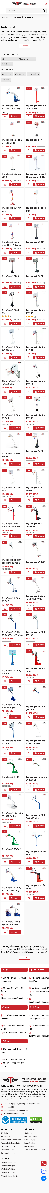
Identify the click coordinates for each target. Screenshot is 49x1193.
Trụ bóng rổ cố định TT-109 (11, 742)
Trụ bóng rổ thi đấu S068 (35, 887)
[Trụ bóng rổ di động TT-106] (36, 299)
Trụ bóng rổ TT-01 (35, 140)
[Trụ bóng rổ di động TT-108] (12, 404)
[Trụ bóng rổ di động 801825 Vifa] (12, 336)
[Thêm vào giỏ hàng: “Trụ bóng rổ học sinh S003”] (5, 184)
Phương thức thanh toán (10, 1143)
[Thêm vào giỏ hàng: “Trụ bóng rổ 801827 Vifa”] (5, 500)
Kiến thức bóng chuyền (9, 1176)
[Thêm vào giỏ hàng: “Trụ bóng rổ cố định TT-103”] (29, 645)
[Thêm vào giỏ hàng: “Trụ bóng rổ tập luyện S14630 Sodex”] (5, 826)
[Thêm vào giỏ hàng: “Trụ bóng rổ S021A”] (29, 252)
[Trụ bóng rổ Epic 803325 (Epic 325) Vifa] (12, 95)
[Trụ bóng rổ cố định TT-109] (12, 730)
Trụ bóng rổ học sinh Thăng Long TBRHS (36, 175)
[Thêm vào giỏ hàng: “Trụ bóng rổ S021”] (29, 287)
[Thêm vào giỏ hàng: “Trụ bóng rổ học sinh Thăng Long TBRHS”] (29, 184)
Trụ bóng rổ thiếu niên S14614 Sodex (11, 243)
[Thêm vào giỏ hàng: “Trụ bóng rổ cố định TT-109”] (5, 753)
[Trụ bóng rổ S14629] (36, 549)
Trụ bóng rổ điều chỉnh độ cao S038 (11, 525)
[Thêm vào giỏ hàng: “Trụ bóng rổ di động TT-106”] (29, 323)
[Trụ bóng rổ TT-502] (12, 838)
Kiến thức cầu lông (8, 1169)
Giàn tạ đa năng (30, 1136)
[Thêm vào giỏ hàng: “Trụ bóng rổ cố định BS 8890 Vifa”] (29, 826)
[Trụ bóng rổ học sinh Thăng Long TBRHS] (36, 163)
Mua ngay (17, 116)
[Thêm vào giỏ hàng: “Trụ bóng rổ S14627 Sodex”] (29, 500)
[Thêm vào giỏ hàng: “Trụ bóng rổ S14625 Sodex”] (5, 464)
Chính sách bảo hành (9, 1146)
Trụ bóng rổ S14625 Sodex (11, 455)
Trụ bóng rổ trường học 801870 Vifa (11, 923)
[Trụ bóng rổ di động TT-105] (36, 404)
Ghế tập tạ (28, 1133)
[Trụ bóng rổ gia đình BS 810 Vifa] (36, 95)
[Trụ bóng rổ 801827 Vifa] (12, 477)
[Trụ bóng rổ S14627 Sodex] (36, 477)
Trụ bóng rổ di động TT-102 (11, 599)
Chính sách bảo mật (8, 1153)
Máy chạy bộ (29, 1146)
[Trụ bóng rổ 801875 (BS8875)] (36, 694)
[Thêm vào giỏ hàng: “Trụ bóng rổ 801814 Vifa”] (5, 218)
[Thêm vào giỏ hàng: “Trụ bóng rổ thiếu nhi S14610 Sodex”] (5, 150)
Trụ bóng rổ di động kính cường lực (11, 706)
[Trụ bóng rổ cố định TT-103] (36, 621)
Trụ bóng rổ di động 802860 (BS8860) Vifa (11, 889)
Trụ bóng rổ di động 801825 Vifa (11, 348)
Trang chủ (4, 17)
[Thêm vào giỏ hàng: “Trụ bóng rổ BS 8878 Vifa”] (29, 862)
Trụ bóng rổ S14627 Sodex (36, 489)
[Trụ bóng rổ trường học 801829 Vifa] (36, 585)
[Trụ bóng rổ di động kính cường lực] (12, 694)
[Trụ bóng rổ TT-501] (12, 766)
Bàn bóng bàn (29, 1143)
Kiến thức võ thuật (8, 1172)
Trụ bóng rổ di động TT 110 (35, 382)
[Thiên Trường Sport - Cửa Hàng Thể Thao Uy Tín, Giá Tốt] (24, 3)
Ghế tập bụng (29, 1140)
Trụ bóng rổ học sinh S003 (12, 175)
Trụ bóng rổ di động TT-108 (11, 416)
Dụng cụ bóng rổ (16, 17)
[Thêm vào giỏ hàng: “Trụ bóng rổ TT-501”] (5, 789)
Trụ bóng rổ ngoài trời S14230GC (36, 778)
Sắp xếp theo (7, 69)
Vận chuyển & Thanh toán (11, 1140)
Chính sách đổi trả (8, 1150)
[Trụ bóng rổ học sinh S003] (12, 163)
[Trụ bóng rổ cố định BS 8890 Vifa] (36, 802)
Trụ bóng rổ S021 (34, 276)
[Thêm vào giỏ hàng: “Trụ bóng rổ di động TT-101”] (29, 357)
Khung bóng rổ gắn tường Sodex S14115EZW (11, 383)
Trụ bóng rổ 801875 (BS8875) (35, 708)
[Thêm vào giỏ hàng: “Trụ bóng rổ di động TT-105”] (29, 428)
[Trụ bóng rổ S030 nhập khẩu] (36, 513)
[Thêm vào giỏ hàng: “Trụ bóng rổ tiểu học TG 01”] (29, 218)
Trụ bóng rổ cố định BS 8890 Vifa (35, 816)
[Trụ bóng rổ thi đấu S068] (36, 875)
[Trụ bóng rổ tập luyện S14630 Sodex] (12, 802)
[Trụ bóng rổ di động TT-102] (12, 585)
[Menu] (3, 11)
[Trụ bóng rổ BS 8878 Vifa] (36, 838)
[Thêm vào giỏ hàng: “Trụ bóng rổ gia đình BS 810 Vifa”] (29, 116)
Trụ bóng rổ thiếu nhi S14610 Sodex (12, 141)
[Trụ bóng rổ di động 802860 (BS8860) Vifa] (12, 875)
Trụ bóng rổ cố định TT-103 (35, 633)
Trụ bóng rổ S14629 (36, 562)
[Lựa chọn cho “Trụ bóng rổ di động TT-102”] (5, 609)
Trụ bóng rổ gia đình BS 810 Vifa (36, 107)
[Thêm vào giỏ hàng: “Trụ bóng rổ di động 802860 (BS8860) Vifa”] (5, 898)
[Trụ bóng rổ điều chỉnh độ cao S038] (12, 513)
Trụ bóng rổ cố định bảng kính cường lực (12, 561)
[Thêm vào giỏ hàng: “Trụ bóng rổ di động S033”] (29, 681)
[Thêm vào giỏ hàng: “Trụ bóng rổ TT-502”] (5, 862)
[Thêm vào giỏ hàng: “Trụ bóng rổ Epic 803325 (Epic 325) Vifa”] (5, 116)
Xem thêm (25, 46)
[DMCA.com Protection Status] (36, 1120)
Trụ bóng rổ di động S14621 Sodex (35, 742)
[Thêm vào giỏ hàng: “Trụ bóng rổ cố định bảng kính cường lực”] (5, 572)
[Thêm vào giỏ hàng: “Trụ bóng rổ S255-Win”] (5, 323)
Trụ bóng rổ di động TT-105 (35, 416)
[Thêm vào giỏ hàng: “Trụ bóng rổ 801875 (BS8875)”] (29, 717)
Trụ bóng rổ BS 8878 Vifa (36, 853)
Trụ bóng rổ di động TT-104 (11, 672)
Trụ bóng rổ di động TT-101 (35, 348)
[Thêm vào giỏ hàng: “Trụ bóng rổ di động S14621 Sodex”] (29, 753)
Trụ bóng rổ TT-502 (11, 849)
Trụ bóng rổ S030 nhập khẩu (34, 525)
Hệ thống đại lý (6, 1136)
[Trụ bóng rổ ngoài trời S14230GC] (36, 766)
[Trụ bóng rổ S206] (12, 265)
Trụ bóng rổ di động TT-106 (35, 311)
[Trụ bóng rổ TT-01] (36, 129)
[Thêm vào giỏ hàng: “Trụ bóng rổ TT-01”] (29, 150)
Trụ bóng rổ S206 (10, 276)
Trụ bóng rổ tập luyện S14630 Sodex (12, 814)
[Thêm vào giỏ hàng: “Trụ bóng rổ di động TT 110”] (29, 391)
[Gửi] (43, 10)
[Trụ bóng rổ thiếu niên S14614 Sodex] (12, 231)
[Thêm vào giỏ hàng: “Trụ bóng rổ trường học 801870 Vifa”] (5, 932)
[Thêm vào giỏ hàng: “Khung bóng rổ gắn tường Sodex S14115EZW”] (5, 391)
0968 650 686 (9, 1107)
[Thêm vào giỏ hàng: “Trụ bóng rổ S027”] (29, 464)
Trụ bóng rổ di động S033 (35, 670)
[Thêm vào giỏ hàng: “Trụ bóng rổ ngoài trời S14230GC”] (29, 789)
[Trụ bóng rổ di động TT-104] (12, 657)
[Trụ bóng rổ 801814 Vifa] (12, 197)
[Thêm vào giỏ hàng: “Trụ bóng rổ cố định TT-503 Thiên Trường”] (5, 645)
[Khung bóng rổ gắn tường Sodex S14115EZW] (12, 370)
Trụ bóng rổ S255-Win (11, 311)
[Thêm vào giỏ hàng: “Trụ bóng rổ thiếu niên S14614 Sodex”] (5, 252)
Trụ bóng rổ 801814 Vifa (11, 209)
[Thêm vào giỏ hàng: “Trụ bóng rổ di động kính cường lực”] (5, 717)
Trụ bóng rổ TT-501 (11, 777)
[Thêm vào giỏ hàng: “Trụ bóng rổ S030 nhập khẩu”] (29, 536)
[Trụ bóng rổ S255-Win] (12, 299)
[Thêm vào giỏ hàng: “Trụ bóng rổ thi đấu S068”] (29, 898)
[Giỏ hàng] (45, 3)
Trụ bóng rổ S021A (35, 242)
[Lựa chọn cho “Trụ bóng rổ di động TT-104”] (5, 681)
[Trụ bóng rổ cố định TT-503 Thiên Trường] (12, 621)
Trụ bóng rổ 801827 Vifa (11, 489)
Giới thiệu (4, 1133)
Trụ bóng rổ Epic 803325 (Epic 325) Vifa (11, 107)
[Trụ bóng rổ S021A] (36, 231)
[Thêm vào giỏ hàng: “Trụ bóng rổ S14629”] (29, 572)
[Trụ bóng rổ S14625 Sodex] (12, 441)
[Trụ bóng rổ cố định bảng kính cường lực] (12, 549)
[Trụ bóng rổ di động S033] (36, 657)
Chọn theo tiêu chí (9, 54)
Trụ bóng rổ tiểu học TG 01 (36, 209)
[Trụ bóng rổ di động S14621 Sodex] (36, 730)
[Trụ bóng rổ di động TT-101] (36, 336)
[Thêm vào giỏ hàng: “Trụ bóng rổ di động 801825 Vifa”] (5, 357)
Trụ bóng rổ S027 (34, 451)
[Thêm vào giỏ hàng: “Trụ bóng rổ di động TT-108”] (5, 428)
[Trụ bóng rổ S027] (36, 441)
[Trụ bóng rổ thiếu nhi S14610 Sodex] (12, 129)
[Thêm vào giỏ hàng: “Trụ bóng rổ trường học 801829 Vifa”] (29, 609)
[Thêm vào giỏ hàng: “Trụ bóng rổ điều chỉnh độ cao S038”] (5, 536)
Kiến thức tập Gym (8, 1166)
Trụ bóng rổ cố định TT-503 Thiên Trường (12, 633)
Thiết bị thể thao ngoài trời (34, 1150)
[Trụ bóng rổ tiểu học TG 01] (36, 197)
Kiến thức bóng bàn (8, 1162)
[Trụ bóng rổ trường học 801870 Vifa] (12, 911)
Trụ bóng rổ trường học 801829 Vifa (35, 597)
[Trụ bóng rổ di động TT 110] (36, 370)
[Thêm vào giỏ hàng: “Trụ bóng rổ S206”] (5, 287)
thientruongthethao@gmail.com (16, 1110)
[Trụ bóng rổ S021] (36, 265)
